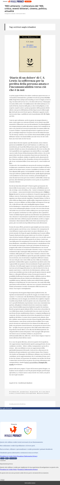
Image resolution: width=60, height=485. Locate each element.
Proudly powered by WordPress (17, 404)
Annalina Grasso (25, 391)
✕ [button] (0, 410)
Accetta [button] (2, 458)
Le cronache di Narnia (19, 393)
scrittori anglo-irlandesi (30, 393)
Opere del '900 (34, 391)
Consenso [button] (3, 460)
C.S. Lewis (42, 391)
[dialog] (30, 433)
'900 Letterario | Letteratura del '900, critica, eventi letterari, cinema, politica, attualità (26, 8)
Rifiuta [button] (7, 458)
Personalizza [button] (13, 458)
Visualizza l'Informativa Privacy (27, 456)
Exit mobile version (30, 483)
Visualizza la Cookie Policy (8, 456)
